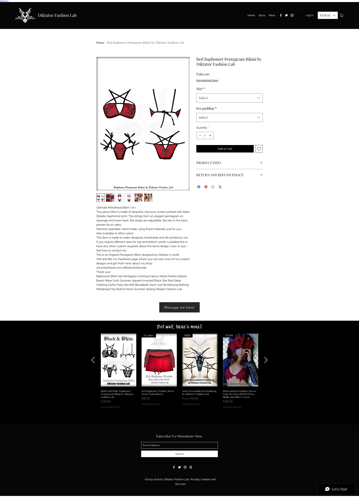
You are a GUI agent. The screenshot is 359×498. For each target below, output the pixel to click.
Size (200, 88)
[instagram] (292, 15)
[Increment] (210, 135)
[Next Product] (266, 360)
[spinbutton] (205, 135)
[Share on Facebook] (199, 187)
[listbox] (328, 15)
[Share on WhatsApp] (213, 187)
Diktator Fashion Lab (57, 15)
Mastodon (4, 1)
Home (100, 42)
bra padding (206, 108)
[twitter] (286, 15)
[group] (179, 371)
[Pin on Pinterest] (206, 187)
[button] (328, 15)
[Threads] (191, 467)
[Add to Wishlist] (259, 149)
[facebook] (281, 15)
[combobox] (229, 98)
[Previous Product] (93, 360)
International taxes (207, 80)
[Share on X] (220, 187)
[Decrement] (199, 135)
